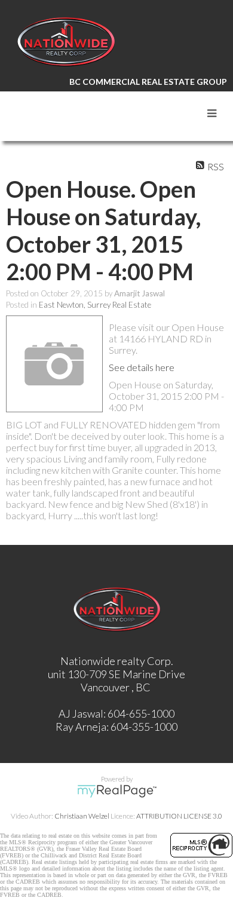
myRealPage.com (116, 791)
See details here (141, 367)
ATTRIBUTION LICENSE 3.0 (179, 815)
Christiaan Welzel (81, 815)
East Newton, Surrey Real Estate (95, 305)
